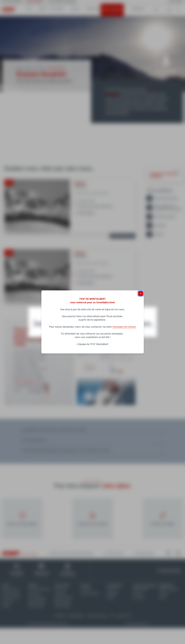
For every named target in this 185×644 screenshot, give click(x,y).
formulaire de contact (124, 327)
